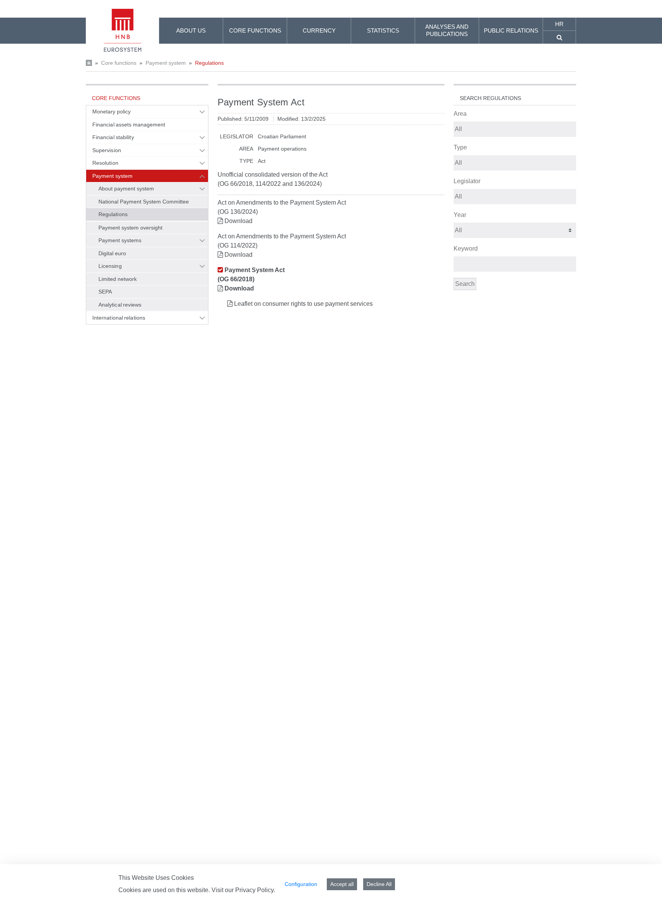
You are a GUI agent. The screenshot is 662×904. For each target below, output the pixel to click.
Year (460, 215)
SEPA (105, 292)
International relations (118, 318)
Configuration (301, 884)
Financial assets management (129, 124)
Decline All (379, 884)
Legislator (467, 181)
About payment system (126, 188)
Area (460, 113)
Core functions (118, 63)
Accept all (342, 884)
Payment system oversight (130, 228)
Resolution (105, 163)
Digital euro (112, 253)
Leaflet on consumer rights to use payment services (303, 303)
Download (238, 221)
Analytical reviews (120, 305)
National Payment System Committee (143, 202)
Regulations (209, 63)
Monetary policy (111, 111)
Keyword (466, 248)
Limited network (117, 279)
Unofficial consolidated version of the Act (273, 174)
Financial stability (113, 137)
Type (460, 147)
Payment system (166, 63)
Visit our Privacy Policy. (243, 890)
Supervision (106, 150)
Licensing (110, 266)
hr (559, 24)
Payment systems (119, 240)
